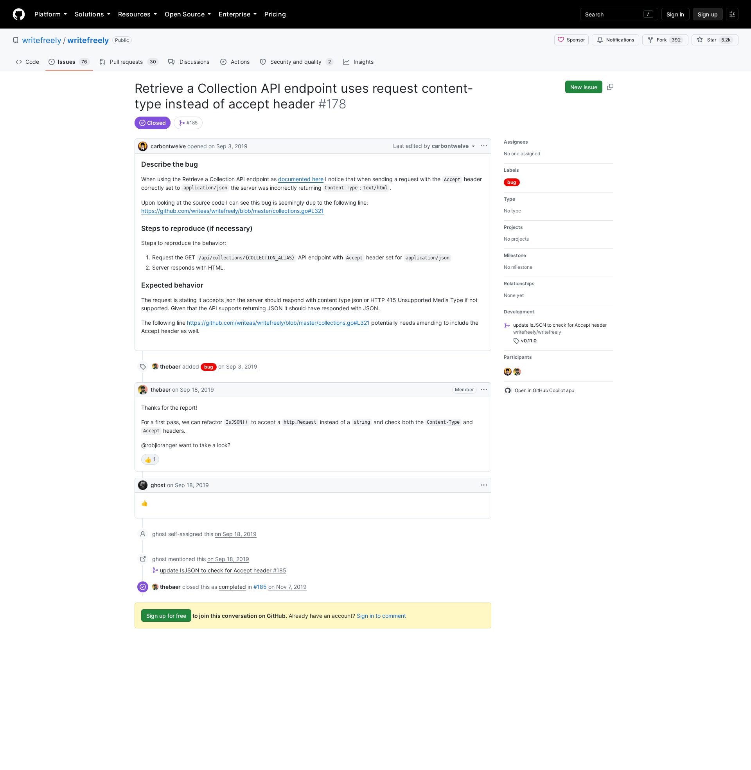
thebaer (161, 389)
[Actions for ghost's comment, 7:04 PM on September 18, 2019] (483, 485)
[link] (188, 122)
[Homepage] (19, 14)
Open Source (185, 14)
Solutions (89, 14)
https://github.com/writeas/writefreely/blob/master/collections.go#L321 (232, 210)
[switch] (150, 459)
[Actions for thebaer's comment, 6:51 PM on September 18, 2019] (483, 389)
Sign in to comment (381, 615)
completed (232, 586)
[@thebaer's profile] (142, 389)
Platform (47, 14)
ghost (158, 485)
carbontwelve (168, 146)
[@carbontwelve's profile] (142, 145)
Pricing (275, 14)
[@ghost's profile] (142, 485)
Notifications (620, 40)
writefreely (41, 40)
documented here (300, 179)
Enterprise (234, 14)
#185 (260, 586)
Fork (669, 40)
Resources (134, 14)
